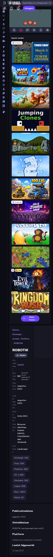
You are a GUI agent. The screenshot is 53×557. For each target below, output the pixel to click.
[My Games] (11, 8)
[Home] (3, 11)
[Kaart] (3, 68)
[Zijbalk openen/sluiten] (4, 3)
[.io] (3, 64)
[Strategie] (3, 97)
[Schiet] (3, 85)
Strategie (16, 334)
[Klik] (3, 72)
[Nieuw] (3, 20)
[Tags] (3, 112)
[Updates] (3, 28)
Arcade (15, 338)
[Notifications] (18, 8)
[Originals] (3, 32)
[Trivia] (3, 101)
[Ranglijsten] (3, 41)
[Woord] (3, 106)
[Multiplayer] (3, 36)
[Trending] (3, 24)
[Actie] (3, 47)
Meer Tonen (32, 318)
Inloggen (29, 8)
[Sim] (3, 89)
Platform (25, 338)
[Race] (3, 80)
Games (15, 330)
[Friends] (4, 8)
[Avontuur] (3, 55)
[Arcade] (3, 51)
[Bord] (3, 60)
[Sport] (3, 93)
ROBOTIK (18, 343)
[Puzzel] (3, 76)
